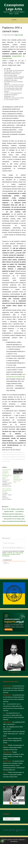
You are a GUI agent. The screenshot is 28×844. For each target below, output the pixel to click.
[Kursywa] (5, 548)
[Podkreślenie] (7, 548)
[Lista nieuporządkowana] (13, 548)
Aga (4, 726)
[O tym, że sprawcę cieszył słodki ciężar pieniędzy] (7, 494)
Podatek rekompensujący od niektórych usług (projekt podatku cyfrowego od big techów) (13, 747)
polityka (13, 509)
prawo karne (20, 509)
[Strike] (9, 548)
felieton (6, 506)
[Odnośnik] (18, 548)
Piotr (4, 704)
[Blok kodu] (16, 548)
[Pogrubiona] (4, 548)
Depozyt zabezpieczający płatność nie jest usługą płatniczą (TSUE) (12, 740)
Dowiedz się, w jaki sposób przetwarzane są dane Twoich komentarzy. (12, 554)
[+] (21, 547)
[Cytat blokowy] (14, 548)
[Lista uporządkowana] (11, 548)
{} (19, 547)
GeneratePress (14, 841)
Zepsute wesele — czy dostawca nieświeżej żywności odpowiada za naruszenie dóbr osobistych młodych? (13, 514)
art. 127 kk (7, 509)
